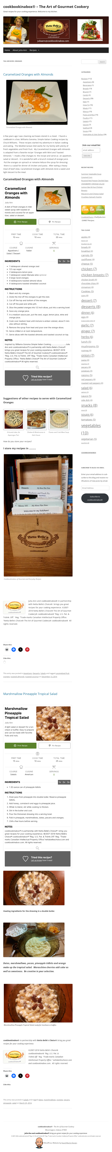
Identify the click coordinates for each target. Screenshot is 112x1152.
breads (86, 247)
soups (87, 414)
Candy (85, 95)
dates (41, 1100)
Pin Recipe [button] (56, 222)
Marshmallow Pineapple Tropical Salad (30, 694)
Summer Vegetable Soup (91, 174)
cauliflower (88, 259)
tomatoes (88, 419)
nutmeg (86, 350)
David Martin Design (69, 1143)
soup (84, 410)
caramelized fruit (62, 673)
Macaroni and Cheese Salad (92, 193)
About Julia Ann (20, 50)
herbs (87, 337)
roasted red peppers (92, 383)
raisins (86, 375)
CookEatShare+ (87, 217)
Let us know (36, 379)
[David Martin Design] (39, 1143)
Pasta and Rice (89, 115)
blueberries (86, 244)
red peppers (88, 379)
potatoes (86, 370)
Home (7, 50)
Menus (86, 111)
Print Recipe (22, 222)
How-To (86, 105)
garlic (87, 325)
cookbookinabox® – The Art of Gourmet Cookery (46, 6)
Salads (43, 673)
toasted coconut (32, 676)
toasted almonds (17, 676)
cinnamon (87, 287)
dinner (87, 313)
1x (60, 261)
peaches (85, 364)
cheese (87, 263)
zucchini (85, 443)
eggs (84, 317)
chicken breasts (94, 275)
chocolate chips (90, 283)
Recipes (33, 50)
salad (14, 1103)
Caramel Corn (86, 177)
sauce (86, 396)
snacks (89, 405)
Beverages (87, 85)
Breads (86, 88)
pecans (67, 1100)
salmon (85, 392)
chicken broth (89, 279)
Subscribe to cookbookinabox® (95, 498)
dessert (89, 300)
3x (68, 261)
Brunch (86, 92)
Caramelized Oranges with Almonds (28, 74)
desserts (90, 306)
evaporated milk (88, 321)
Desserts (36, 673)
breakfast (87, 251)
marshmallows (50, 1100)
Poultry (86, 118)
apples (85, 237)
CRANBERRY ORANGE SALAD (92, 184)
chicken (89, 269)
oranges (6, 676)
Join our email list (91, 145)
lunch (86, 341)
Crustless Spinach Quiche (91, 197)
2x (64, 261)
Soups (85, 131)
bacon (84, 241)
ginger (88, 331)
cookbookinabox (88, 453)
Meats (85, 108)
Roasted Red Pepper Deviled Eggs (94, 180)
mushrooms (90, 346)
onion (87, 355)
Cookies (87, 291)
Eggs (85, 101)
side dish (86, 400)
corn (84, 295)
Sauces (86, 124)
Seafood (86, 128)
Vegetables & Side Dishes (93, 134)
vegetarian (89, 439)
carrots (87, 255)
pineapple (7, 1103)
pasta (85, 360)
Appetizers (27, 673)
